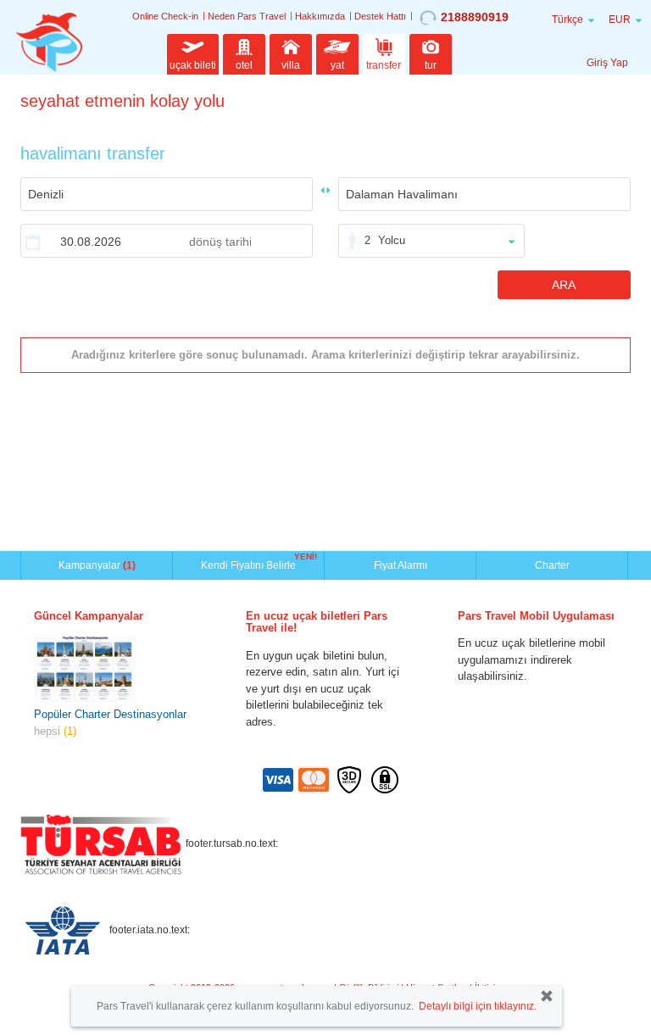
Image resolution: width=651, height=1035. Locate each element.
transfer (383, 65)
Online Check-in (165, 16)
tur (431, 65)
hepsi (55, 731)
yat (337, 65)
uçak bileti (193, 65)
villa (290, 65)
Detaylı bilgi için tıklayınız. (478, 1006)
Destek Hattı (380, 16)
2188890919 (475, 17)
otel (244, 65)
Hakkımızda (320, 16)
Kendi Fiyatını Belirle (250, 563)
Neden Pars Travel (247, 16)
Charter (552, 565)
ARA (564, 285)
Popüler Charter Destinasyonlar (110, 714)
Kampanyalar (97, 565)
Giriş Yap (607, 63)
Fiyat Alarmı (400, 565)
